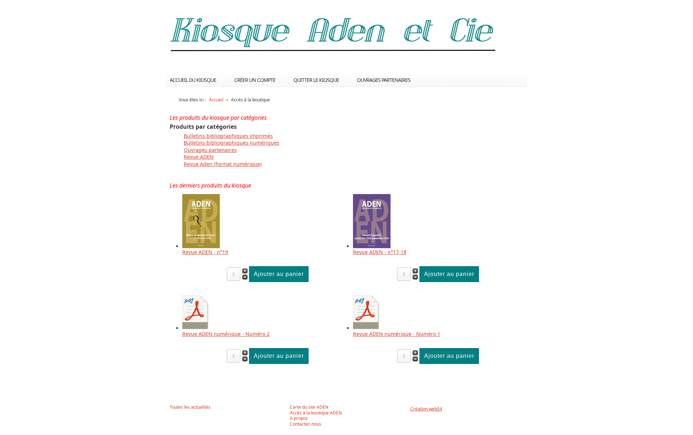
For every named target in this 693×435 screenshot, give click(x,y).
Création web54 (426, 409)
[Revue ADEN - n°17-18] (372, 246)
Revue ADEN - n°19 (205, 252)
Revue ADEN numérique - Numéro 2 (226, 333)
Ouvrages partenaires (383, 79)
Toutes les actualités (190, 407)
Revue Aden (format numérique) (223, 164)
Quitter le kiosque (316, 79)
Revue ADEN (199, 156)
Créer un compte (254, 79)
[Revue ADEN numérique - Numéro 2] (195, 328)
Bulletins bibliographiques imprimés (228, 135)
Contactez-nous (305, 424)
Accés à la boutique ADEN (316, 413)
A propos (299, 418)
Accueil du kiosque (193, 79)
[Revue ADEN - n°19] (201, 246)
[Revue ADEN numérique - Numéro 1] (366, 328)
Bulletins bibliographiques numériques (231, 142)
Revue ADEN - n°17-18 (379, 252)
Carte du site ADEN (309, 407)
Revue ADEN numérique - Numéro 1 (396, 333)
